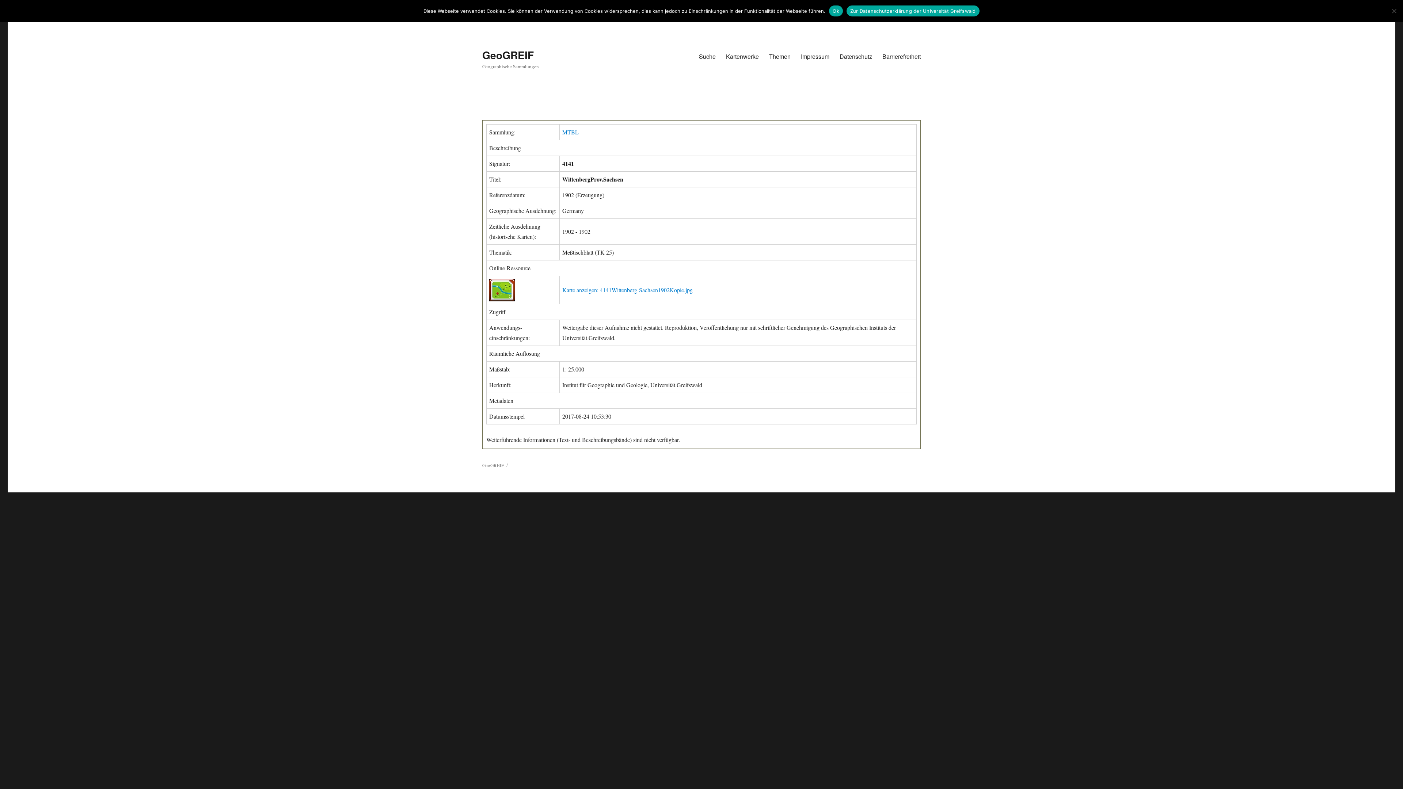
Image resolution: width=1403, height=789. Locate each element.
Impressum (815, 56)
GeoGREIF (508, 54)
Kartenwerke (742, 56)
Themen (780, 56)
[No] (1394, 11)
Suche (707, 56)
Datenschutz (856, 56)
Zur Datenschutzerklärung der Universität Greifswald (913, 11)
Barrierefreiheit (901, 56)
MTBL (570, 132)
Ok (836, 11)
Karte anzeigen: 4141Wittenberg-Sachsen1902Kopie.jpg (627, 290)
